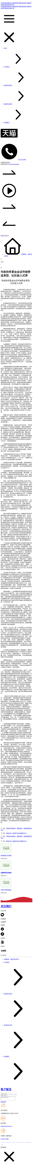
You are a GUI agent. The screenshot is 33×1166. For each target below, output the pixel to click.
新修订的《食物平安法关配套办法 (16, 833)
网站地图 (6, 1144)
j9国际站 (23, 254)
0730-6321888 (22, 159)
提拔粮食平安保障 (6, 855)
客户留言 (6, 1089)
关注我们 (6, 906)
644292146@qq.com (6, 1126)
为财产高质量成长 (6, 890)
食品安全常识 (5, 235)
